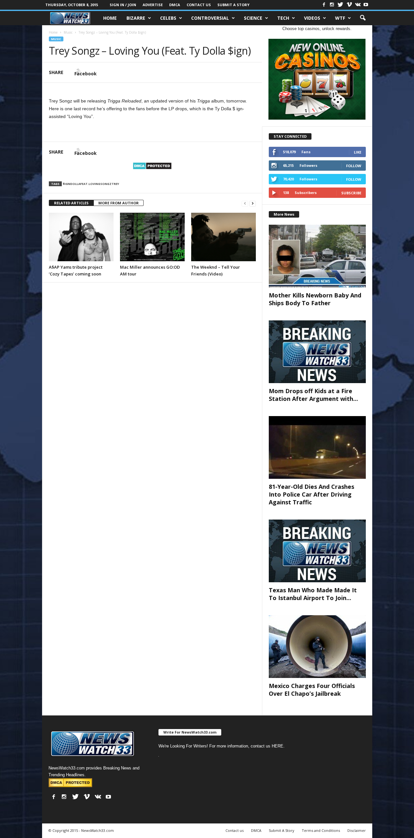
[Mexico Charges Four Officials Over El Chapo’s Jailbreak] (317, 646)
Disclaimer (356, 830)
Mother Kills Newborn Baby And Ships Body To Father (315, 299)
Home (110, 18)
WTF (340, 18)
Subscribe (351, 192)
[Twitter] (340, 4)
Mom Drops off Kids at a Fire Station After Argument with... (313, 395)
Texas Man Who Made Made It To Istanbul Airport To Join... (313, 594)
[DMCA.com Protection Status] (152, 166)
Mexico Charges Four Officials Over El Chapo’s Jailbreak (312, 689)
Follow (353, 165)
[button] (362, 18)
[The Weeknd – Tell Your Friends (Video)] (223, 237)
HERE (277, 746)
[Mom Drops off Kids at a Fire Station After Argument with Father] (317, 351)
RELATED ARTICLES (71, 202)
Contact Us (199, 4)
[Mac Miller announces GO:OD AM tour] (152, 237)
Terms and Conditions (321, 830)
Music (56, 39)
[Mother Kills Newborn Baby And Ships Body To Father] (317, 256)
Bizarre (135, 18)
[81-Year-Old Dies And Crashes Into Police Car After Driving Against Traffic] (317, 447)
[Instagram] (332, 4)
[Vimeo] (349, 4)
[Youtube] (366, 4)
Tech (283, 18)
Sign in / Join (123, 4)
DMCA (174, 4)
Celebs (168, 18)
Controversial (210, 18)
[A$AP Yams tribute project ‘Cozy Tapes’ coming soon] (81, 237)
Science (253, 18)
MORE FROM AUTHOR (118, 202)
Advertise (153, 4)
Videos (312, 18)
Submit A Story (233, 4)
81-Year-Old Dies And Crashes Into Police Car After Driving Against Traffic (311, 494)
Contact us (234, 830)
